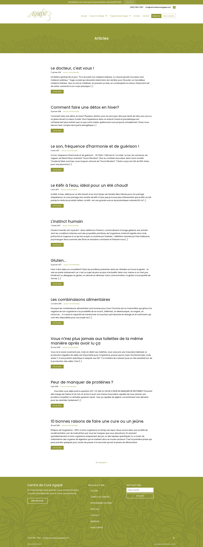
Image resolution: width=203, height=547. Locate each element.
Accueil (84, 16)
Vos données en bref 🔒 (35, 544)
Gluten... (58, 260)
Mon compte (168, 16)
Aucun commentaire (71, 72)
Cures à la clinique (96, 16)
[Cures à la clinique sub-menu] (107, 16)
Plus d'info (130, 2)
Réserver (156, 16)
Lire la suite (57, 91)
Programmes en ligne (119, 16)
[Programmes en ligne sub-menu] (130, 16)
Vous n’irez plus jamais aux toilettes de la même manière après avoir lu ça (97, 340)
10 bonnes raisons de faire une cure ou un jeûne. (97, 421)
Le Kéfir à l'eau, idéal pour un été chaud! (89, 185)
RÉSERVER (38, 501)
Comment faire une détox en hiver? (85, 107)
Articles (137, 16)
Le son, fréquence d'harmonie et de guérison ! (95, 146)
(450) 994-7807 (34, 538)
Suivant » (103, 462)
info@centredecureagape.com (158, 7)
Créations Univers (170, 544)
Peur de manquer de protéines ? (82, 382)
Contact (145, 16)
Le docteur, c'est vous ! (72, 68)
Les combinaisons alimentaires (80, 299)
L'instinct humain (67, 221)
